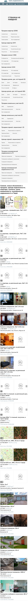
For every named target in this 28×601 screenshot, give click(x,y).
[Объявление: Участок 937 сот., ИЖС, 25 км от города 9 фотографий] (13, 439)
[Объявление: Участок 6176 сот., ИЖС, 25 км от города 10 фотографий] (13, 461)
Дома (3, 82)
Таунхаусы (23, 82)
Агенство (18, 109)
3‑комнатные (5, 36)
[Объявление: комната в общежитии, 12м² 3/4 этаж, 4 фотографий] (13, 305)
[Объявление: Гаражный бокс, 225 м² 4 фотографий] (13, 504)
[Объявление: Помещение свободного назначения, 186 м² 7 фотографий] (13, 592)
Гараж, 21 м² (4, 484)
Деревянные (16, 85)
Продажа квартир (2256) (9, 30)
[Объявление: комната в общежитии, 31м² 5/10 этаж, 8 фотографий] (13, 325)
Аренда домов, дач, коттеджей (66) (13, 91)
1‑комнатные (5, 34)
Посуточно (4, 51)
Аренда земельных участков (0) (11, 115)
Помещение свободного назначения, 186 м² (13, 594)
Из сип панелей (5, 88)
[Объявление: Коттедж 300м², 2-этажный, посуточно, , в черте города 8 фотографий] (7, 415)
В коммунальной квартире (17, 58)
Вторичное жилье (15, 36)
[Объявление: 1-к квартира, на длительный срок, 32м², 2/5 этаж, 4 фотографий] (7, 281)
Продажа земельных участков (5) (12, 103)
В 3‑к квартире (15, 61)
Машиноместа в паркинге (14, 130)
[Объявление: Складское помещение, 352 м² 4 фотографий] (13, 526)
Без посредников (15, 39)
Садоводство (10, 106)
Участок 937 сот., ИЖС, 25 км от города (12, 440)
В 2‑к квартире (5, 61)
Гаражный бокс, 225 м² (7, 506)
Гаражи (3, 130)
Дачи (8, 82)
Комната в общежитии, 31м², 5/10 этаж (12, 327)
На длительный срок (16, 49)
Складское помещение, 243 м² (9, 550)
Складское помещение (7, 161)
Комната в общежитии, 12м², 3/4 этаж (12, 306)
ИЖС (3, 106)
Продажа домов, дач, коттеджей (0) (13, 79)
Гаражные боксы (5, 133)
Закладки (11, 4)
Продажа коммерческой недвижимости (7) (9, 152)
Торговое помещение (20, 156)
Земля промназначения (7, 109)
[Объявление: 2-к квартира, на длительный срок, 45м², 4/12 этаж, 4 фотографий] (7, 257)
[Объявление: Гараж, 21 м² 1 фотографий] (13, 483)
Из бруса (14, 88)
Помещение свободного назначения (10, 159)
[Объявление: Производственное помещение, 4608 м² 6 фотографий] (13, 570)
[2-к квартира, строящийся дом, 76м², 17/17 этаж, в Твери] (7, 208)
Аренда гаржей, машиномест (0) (12, 139)
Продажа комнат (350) (8, 55)
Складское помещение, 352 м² (9, 528)
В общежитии (5, 58)
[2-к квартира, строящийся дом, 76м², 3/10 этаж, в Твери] (7, 232)
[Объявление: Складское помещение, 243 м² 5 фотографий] (13, 548)
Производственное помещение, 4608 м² (12, 572)
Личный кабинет (21, 4)
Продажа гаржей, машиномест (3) (12, 127)
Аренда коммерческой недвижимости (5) (9, 168)
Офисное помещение (7, 156)
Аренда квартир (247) (8, 43)
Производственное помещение (9, 164)
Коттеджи (15, 82)
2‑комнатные (14, 34)
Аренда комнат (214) (8, 67)
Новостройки (5, 39)
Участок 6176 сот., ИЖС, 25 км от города (12, 462)
